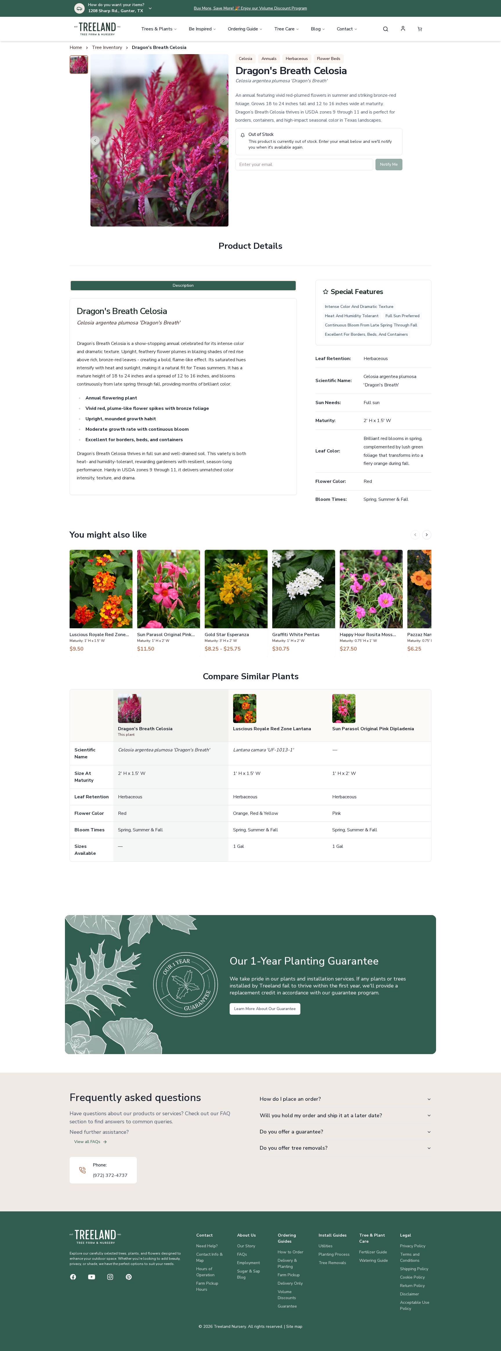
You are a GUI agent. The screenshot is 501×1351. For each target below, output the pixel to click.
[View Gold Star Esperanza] (236, 603)
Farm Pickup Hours (207, 1286)
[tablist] (183, 285)
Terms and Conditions (410, 1257)
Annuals (269, 58)
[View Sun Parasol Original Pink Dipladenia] (168, 603)
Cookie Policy (412, 1277)
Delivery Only (290, 1283)
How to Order (290, 1252)
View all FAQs (87, 1141)
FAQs (242, 1254)
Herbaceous (297, 58)
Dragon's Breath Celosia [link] (159, 47)
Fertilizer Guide (373, 1252)
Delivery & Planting (287, 1263)
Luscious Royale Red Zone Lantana (272, 729)
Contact (345, 29)
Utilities (326, 1246)
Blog (316, 29)
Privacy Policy (412, 1246)
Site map (294, 1326)
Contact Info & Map (209, 1257)
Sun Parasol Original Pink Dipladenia (373, 729)
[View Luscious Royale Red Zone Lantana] (101, 603)
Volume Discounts (287, 1295)
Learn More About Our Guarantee (265, 1009)
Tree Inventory (107, 47)
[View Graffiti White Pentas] (303, 603)
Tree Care (284, 29)
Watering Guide (373, 1260)
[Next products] (426, 534)
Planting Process (334, 1254)
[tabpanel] (183, 396)
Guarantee (287, 1306)
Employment (248, 1263)
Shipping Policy (414, 1269)
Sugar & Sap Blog (248, 1274)
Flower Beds (328, 58)
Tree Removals (332, 1263)
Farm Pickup (289, 1275)
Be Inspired (200, 29)
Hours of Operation (205, 1272)
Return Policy (412, 1285)
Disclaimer (409, 1294)
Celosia (245, 58)
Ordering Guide (243, 29)
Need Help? (207, 1246)
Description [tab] (183, 285)
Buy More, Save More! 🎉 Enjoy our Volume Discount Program (250, 8)
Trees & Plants (157, 29)
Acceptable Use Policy (414, 1305)
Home (76, 47)
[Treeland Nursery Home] (95, 1237)
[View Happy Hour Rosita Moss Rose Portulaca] (371, 603)
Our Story (246, 1246)
